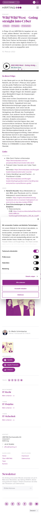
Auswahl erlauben (20, 288)
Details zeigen (30, 276)
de (34, 2)
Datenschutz (26, 458)
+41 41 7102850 (9, 444)
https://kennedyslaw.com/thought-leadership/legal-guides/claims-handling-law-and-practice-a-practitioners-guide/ (22, 181)
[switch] (36, 257)
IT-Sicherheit (8, 416)
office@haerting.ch (10, 447)
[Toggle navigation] (37, 7)
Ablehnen (20, 295)
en (37, 2)
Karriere (5, 464)
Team (4, 461)
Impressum (25, 456)
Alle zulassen (20, 282)
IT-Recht (6, 392)
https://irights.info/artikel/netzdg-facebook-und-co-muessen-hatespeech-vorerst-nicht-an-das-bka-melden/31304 (22, 200)
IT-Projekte (7, 404)
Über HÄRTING (7, 458)
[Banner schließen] (38, 219)
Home (4, 456)
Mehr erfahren (7, 396)
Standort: (6, 2)
